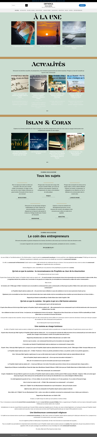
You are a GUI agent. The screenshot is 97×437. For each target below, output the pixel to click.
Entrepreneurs (78, 10)
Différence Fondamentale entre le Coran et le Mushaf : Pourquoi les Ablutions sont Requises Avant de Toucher (57, 155)
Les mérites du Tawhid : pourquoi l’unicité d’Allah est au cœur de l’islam (20, 153)
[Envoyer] (26, 5)
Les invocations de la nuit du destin (38, 152)
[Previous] (11, 93)
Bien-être (61, 10)
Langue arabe (47, 10)
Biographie (55, 10)
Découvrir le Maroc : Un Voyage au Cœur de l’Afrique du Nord (75, 95)
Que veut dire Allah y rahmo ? (48, 46)
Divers (71, 10)
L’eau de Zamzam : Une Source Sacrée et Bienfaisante (75, 153)
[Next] (84, 93)
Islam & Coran (31, 10)
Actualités (23, 10)
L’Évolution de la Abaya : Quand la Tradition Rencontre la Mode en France (38, 96)
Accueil (17, 10)
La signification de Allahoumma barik (22, 46)
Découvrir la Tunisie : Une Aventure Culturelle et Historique (57, 95)
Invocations (39, 10)
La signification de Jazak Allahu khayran (74, 47)
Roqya (66, 10)
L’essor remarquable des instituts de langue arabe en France (20, 95)
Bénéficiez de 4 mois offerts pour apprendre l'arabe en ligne (48, 0)
